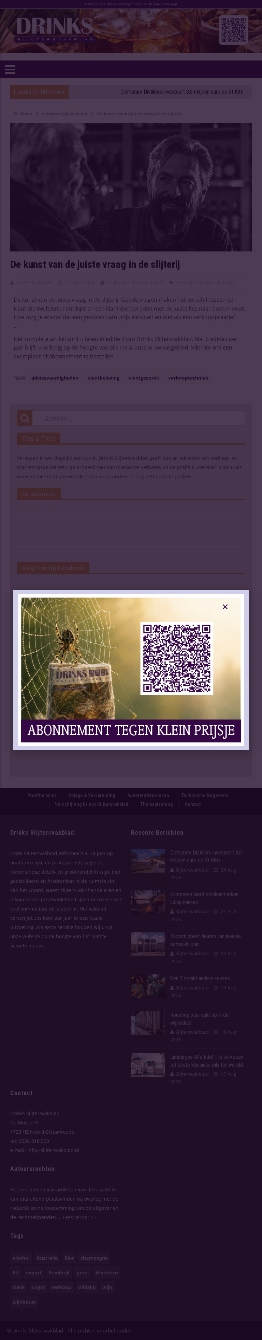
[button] (225, 606)
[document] (131, 670)
